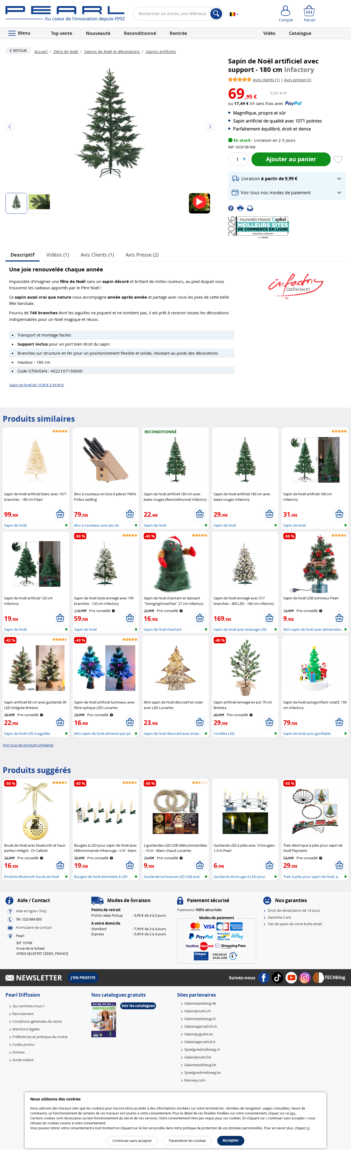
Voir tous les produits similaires (28, 745)
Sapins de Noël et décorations (112, 51)
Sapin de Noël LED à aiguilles (27, 733)
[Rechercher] (216, 13)
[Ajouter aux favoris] (338, 159)
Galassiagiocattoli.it (200, 1041)
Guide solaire (22, 1059)
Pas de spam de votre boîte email (295, 923)
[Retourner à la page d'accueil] (65, 14)
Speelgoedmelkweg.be (202, 1072)
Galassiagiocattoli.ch (200, 1026)
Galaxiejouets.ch (197, 1010)
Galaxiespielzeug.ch (200, 1018)
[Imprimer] (242, 207)
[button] (287, 179)
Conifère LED (224, 733)
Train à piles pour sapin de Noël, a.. (311, 876)
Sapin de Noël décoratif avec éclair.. (172, 733)
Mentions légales (26, 1029)
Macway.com (194, 1080)
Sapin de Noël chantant (163, 629)
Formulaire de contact (34, 927)
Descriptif (22, 254)
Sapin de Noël (15, 525)
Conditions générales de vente (37, 1021)
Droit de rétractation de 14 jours (294, 910)
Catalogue (300, 33)
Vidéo (269, 33)
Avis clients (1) (97, 254)
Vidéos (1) (57, 254)
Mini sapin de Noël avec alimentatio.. (313, 629)
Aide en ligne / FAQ (31, 911)
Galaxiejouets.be (197, 1057)
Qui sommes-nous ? (28, 1005)
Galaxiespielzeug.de (200, 1003)
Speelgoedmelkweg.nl (202, 1049)
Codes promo (23, 1044)
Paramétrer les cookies (187, 1140)
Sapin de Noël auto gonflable (306, 733)
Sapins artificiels (160, 51)
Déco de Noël (66, 51)
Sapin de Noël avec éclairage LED (240, 629)
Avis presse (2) (142, 254)
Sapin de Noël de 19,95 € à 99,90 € (36, 384)
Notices (18, 1052)
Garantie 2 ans (279, 917)
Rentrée (178, 33)
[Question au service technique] (251, 207)
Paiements (199, 909)
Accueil (41, 51)
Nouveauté (98, 33)
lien (292, 1113)
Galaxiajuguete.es (198, 1034)
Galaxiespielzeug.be (200, 1064)
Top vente (61, 33)
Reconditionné (140, 33)
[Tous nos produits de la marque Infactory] (295, 283)
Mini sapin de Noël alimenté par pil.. (103, 733)
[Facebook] (232, 207)
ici (308, 1128)
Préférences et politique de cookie (39, 1036)
